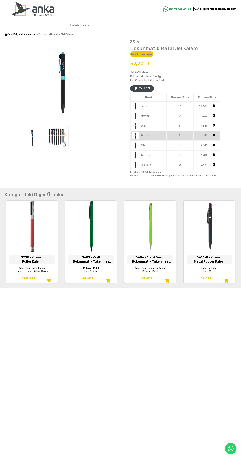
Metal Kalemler (28, 34)
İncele (32, 239)
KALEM (13, 34)
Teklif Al (144, 88)
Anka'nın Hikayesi (216, 25)
